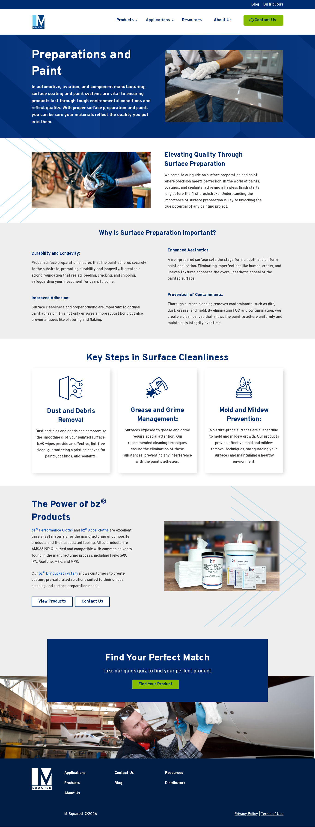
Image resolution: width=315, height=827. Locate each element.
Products (125, 21)
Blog (255, 5)
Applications (158, 21)
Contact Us (265, 20)
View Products (52, 601)
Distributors (273, 5)
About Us (223, 21)
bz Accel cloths (95, 530)
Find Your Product (155, 684)
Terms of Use (272, 814)
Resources (192, 21)
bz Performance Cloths (52, 530)
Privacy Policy (246, 814)
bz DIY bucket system (58, 573)
